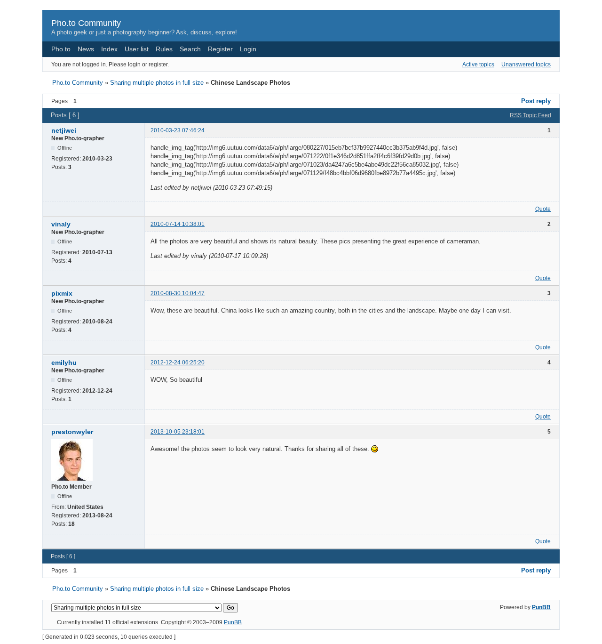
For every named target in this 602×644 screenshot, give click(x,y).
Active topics (478, 64)
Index (109, 49)
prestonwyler (72, 431)
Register (220, 49)
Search (190, 49)
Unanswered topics (526, 64)
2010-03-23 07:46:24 (177, 130)
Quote (543, 209)
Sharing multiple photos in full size (157, 82)
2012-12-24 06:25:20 (177, 362)
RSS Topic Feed (530, 115)
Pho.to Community (86, 23)
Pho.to (61, 49)
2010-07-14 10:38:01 (177, 224)
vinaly (61, 224)
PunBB (541, 607)
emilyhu (64, 362)
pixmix (61, 293)
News (86, 49)
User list (137, 49)
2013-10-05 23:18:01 (177, 431)
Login (248, 49)
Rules (164, 49)
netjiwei (63, 130)
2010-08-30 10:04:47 (177, 293)
